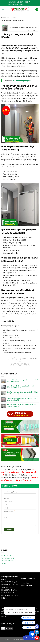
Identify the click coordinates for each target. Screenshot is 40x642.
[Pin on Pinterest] (25, 364)
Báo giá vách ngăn (7, 555)
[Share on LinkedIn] (28, 364)
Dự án (7, 18)
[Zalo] (36, 632)
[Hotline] (36, 637)
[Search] (36, 9)
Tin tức (13, 18)
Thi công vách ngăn (7, 561)
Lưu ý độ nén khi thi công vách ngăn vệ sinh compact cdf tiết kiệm (20, 387)
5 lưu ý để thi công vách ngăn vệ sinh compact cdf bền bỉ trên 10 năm (22, 381)
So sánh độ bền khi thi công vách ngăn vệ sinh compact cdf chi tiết (21, 399)
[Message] (36, 626)
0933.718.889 (28, 638)
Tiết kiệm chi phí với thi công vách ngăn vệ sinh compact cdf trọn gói (21, 405)
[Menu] (2, 9)
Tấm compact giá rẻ (7, 558)
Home (3, 18)
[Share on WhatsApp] (11, 364)
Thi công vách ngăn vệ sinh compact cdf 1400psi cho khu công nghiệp (22, 393)
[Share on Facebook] (14, 364)
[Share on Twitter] (18, 364)
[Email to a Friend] (21, 364)
